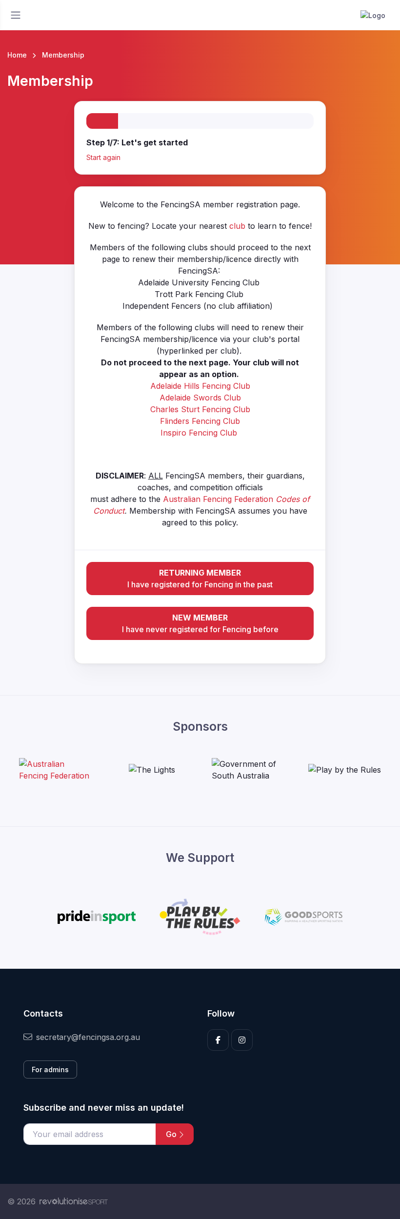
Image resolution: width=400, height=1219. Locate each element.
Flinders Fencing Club (200, 421)
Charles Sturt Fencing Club (200, 409)
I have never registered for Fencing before (200, 623)
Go (172, 1134)
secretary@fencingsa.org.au (88, 1037)
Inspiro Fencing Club (198, 433)
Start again (103, 157)
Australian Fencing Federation (219, 499)
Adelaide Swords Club (200, 397)
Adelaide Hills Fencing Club (200, 386)
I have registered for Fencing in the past (200, 578)
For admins (50, 1069)
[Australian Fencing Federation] (55, 769)
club (237, 226)
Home (17, 55)
